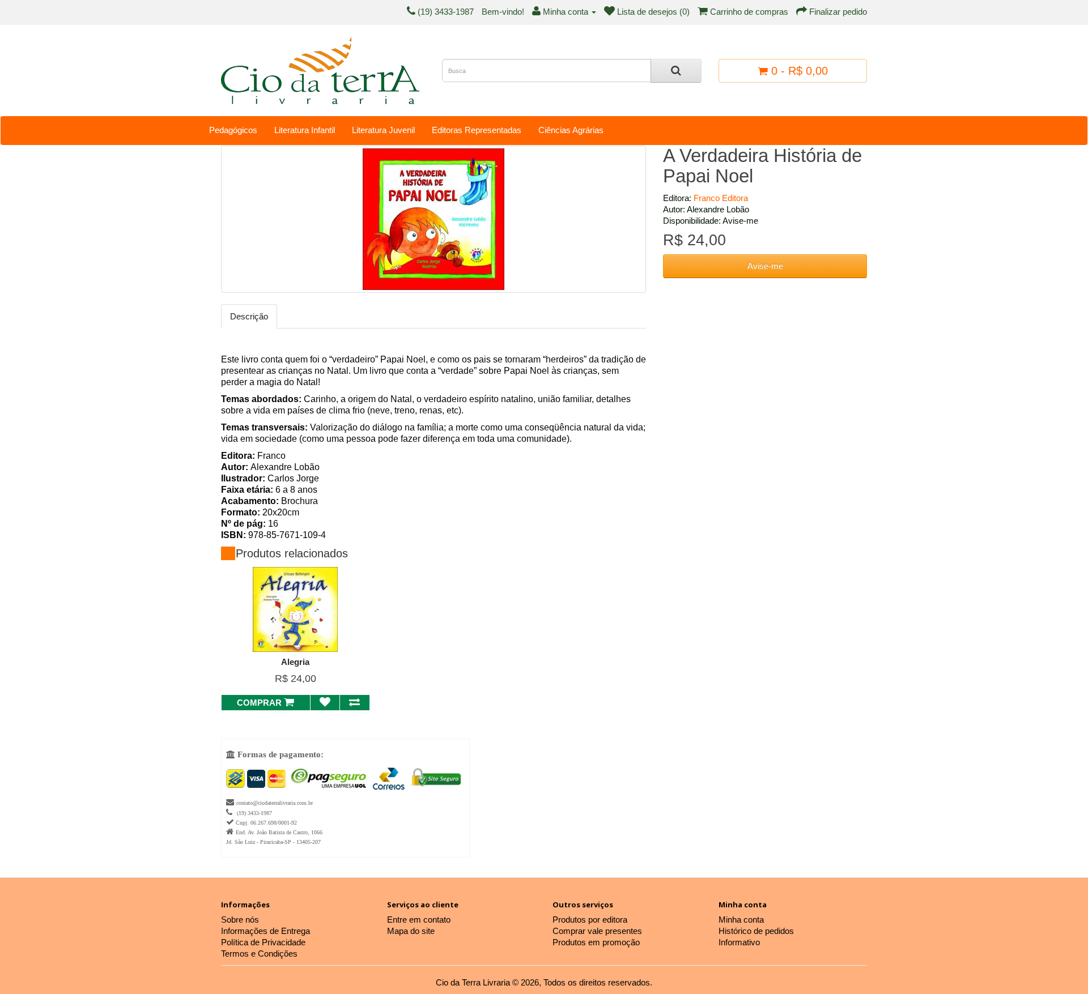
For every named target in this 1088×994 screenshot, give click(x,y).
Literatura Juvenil (383, 130)
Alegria (295, 662)
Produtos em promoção (596, 942)
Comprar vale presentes (597, 931)
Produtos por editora (589, 919)
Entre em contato (418, 919)
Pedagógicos (233, 130)
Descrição (249, 316)
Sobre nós (240, 919)
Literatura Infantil (304, 130)
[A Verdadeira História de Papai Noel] (433, 219)
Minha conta (741, 919)
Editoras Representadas (476, 130)
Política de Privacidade (263, 942)
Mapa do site (411, 931)
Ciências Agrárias (571, 130)
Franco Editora (721, 198)
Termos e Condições (259, 953)
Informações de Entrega (265, 931)
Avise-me (765, 266)
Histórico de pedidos (756, 931)
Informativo (739, 942)
